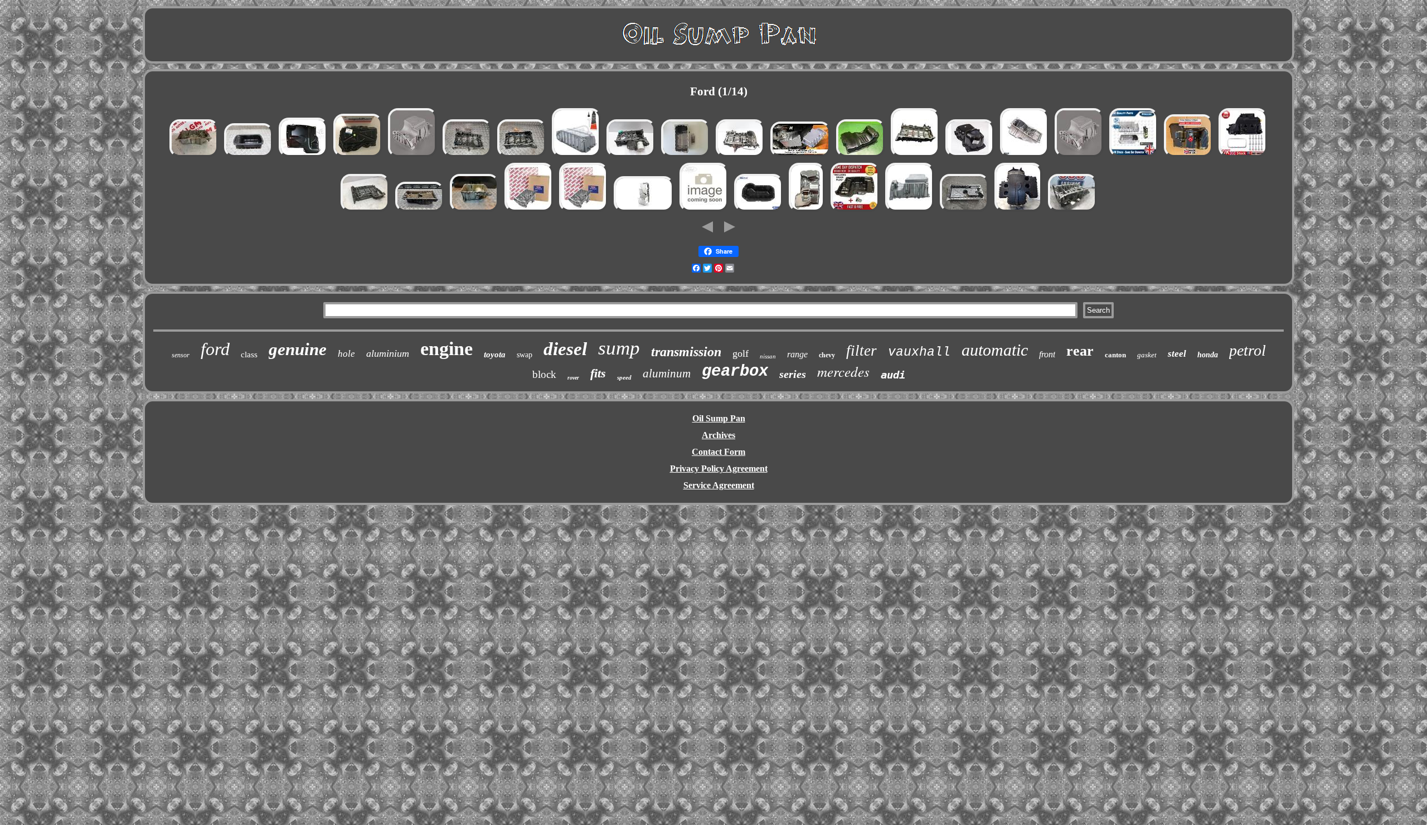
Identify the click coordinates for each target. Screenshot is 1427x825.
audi (893, 374)
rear (1080, 351)
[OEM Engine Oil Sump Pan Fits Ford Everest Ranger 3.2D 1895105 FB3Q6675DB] (807, 210)
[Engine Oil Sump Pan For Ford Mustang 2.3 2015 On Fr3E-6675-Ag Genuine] (1024, 156)
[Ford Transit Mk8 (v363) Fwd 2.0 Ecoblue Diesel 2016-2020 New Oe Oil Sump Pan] (358, 156)
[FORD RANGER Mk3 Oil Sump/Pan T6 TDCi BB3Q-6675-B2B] (860, 156)
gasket (1147, 355)
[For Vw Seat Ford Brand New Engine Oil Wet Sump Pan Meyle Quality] (758, 210)
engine (446, 348)
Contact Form (718, 452)
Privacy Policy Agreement (719, 468)
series (792, 374)
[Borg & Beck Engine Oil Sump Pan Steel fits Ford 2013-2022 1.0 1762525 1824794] (583, 210)
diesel (565, 349)
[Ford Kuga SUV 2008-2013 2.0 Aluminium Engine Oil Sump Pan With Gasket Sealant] (576, 156)
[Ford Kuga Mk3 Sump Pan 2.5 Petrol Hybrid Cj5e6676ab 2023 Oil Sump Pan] (194, 156)
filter (861, 350)
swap (524, 355)
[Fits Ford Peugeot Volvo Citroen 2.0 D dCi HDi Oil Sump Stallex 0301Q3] (1134, 156)
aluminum (667, 373)
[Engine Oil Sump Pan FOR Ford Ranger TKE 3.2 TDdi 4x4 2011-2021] (1188, 156)
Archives (718, 435)
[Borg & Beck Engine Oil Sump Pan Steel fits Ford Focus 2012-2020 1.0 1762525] (529, 210)
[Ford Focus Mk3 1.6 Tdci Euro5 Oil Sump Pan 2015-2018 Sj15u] (248, 156)
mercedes (843, 371)
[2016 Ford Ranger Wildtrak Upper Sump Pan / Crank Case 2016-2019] (915, 156)
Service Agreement (718, 485)
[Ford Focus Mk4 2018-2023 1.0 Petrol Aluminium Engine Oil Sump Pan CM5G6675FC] (910, 210)
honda (1207, 355)
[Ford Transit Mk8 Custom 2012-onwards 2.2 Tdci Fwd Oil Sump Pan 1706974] (855, 210)
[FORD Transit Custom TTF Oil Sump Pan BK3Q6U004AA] (365, 210)
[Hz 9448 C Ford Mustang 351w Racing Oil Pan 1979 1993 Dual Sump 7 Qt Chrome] (644, 210)
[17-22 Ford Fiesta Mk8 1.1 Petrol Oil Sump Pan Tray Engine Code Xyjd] (474, 210)
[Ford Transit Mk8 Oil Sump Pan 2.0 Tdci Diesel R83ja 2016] (631, 156)
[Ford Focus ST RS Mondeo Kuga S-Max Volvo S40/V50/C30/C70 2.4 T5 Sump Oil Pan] (964, 210)
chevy (827, 355)
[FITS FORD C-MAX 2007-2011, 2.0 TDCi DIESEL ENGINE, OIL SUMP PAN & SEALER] (685, 156)
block (544, 374)
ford (215, 349)
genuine (298, 349)
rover (573, 378)
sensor (181, 355)
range (797, 354)
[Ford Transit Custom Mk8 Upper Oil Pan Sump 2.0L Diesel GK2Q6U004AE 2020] (467, 156)
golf (740, 353)
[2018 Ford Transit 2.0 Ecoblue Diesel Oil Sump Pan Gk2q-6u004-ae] (1072, 210)
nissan (768, 356)
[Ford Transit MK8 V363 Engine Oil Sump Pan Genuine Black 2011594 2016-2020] (970, 156)
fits (598, 373)
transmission (686, 351)
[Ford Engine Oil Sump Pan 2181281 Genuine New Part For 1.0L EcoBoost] (412, 156)
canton (1115, 355)
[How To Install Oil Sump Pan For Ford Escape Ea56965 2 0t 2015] (800, 156)
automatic (995, 350)
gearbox (735, 371)
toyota (495, 354)
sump (619, 348)
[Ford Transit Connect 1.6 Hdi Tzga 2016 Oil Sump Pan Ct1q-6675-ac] (1018, 210)
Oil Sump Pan (718, 418)
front (1047, 354)
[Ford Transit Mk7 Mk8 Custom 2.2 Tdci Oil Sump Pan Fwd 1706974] (303, 156)
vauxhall (919, 352)
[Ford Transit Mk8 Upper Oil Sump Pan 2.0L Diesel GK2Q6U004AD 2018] (522, 156)
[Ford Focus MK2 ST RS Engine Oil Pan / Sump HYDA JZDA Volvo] (420, 210)
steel (1177, 353)
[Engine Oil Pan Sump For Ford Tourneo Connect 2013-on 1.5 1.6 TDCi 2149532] (1243, 156)
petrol (1247, 350)
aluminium (387, 353)
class (249, 354)
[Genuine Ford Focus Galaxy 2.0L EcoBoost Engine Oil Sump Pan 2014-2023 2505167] (704, 210)
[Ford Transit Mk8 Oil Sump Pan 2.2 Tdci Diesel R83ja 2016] (740, 156)
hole (346, 353)
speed (624, 377)
